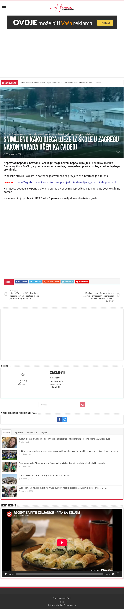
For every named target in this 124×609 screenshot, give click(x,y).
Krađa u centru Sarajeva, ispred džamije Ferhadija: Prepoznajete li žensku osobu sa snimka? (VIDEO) (98, 296)
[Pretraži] (82, 404)
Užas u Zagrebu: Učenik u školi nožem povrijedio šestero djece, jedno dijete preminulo (24, 295)
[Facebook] (59, 419)
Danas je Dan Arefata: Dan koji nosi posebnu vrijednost (44, 475)
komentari (32, 432)
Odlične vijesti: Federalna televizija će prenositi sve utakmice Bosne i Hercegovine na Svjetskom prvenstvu (69, 451)
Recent (6, 432)
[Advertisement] (62, 52)
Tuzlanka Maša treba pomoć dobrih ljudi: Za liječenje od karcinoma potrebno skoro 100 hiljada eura (64, 438)
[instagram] (64, 419)
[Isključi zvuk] (113, 574)
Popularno (18, 432)
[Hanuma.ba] (62, 7)
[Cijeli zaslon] (117, 574)
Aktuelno (17, 134)
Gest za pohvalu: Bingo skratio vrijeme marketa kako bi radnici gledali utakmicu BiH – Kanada (60, 83)
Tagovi (44, 432)
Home (8, 134)
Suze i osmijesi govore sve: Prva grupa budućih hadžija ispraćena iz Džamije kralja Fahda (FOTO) (63, 487)
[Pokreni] (6, 574)
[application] (62, 543)
